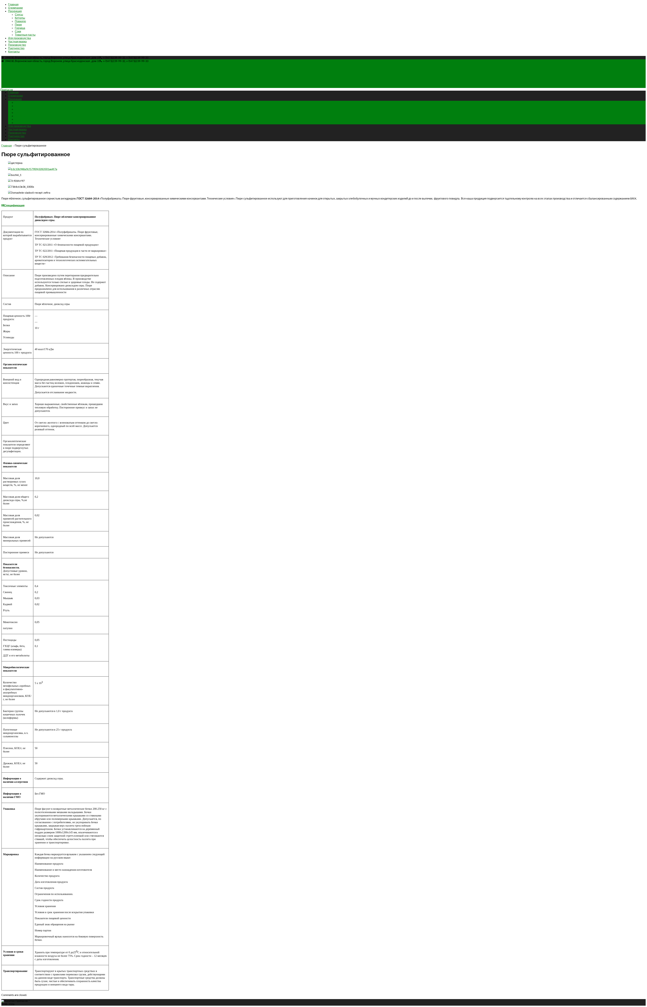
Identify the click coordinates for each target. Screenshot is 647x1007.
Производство (17, 44)
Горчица (20, 27)
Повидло (20, 21)
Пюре (18, 24)
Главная (13, 4)
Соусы (19, 14)
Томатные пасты (25, 34)
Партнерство (16, 48)
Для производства (19, 38)
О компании (15, 7)
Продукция (15, 11)
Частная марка (17, 41)
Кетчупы (20, 17)
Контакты (14, 51)
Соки (18, 31)
